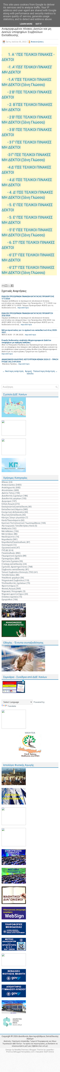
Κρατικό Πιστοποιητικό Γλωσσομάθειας (21, 523)
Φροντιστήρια (8, 586)
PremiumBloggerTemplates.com (20, 1052)
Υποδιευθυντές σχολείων (14, 583)
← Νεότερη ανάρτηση (13, 371)
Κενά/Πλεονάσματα (11, 520)
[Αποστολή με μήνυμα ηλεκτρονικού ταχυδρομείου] (3, 285)
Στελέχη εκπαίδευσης (12, 564)
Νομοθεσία (7, 539)
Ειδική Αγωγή (8, 504)
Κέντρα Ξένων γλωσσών (13, 517)
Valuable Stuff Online (45, 1052)
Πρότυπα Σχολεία (10, 561)
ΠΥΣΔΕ (5, 550)
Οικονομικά (7, 545)
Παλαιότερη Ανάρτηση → (45, 371)
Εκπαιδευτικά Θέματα (12, 509)
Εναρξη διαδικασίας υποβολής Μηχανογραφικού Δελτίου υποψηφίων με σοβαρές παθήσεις (26, 341)
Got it (39, 24)
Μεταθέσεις (7, 531)
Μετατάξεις (7, 534)
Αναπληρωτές (8, 487)
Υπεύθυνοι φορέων (11, 577)
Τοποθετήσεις (8, 575)
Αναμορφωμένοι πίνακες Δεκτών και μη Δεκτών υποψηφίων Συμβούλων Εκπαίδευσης (26, 32)
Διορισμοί (6, 501)
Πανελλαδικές (8, 553)
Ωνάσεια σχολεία (10, 597)
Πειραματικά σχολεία (12, 556)
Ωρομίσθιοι (7, 599)
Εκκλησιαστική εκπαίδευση (15, 506)
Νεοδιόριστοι (8, 536)
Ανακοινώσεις (37, 42)
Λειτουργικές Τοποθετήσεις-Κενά (18, 526)
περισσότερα (23, 308)
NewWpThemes (21, 1050)
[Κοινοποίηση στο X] (9, 285)
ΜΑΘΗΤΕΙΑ (30, 733)
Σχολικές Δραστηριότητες (14, 566)
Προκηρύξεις (8, 558)
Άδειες (5, 482)
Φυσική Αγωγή (9, 588)
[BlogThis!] (6, 285)
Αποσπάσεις (8, 490)
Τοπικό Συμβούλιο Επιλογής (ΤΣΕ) (18, 572)
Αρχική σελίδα (29, 372)
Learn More (26, 24)
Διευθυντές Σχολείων (12, 495)
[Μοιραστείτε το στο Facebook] (12, 285)
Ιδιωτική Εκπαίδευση (12, 515)
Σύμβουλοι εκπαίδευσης (13, 569)
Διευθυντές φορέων (11, 498)
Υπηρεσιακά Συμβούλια (13, 580)
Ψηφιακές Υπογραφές (12, 591)
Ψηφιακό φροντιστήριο (13, 594)
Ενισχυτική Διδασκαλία (13, 512)
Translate (12, 706)
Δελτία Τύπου (8, 493)
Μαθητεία (6, 528)
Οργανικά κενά (9, 547)
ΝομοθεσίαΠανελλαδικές (14, 542)
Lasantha (49, 1050)
